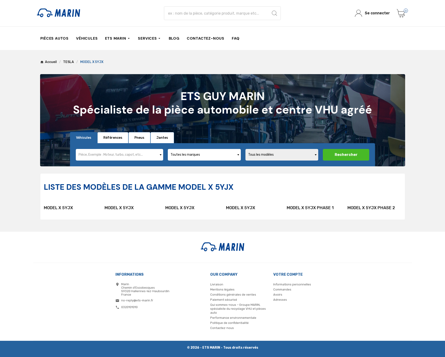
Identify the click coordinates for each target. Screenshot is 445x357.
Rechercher (346, 154)
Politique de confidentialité (229, 323)
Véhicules (83, 138)
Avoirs (277, 294)
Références (112, 138)
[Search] (274, 13)
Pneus (139, 138)
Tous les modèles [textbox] (261, 155)
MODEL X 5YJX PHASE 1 (310, 207)
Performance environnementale (233, 317)
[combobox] (119, 155)
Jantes (162, 138)
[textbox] (119, 155)
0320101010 (129, 307)
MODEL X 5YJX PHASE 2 (371, 207)
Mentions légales (222, 289)
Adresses (280, 299)
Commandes (282, 289)
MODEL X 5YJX (58, 207)
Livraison (216, 284)
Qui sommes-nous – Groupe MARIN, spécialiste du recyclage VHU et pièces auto (238, 308)
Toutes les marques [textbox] (185, 155)
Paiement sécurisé (223, 299)
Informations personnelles (292, 284)
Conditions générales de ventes (233, 294)
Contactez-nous (222, 328)
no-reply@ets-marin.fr (137, 300)
